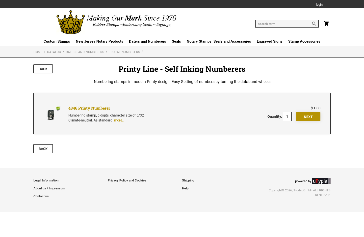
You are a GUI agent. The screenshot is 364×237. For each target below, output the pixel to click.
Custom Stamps (57, 41)
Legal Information (45, 180)
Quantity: (274, 116)
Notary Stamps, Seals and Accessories (219, 41)
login (319, 4)
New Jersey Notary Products (99, 41)
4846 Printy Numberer (89, 108)
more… (119, 120)
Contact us (41, 196)
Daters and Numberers (147, 41)
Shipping (188, 180)
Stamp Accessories (304, 41)
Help (185, 188)
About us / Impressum (49, 188)
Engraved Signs (270, 41)
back (43, 69)
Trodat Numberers (124, 52)
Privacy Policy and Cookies (127, 180)
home (37, 52)
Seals (176, 41)
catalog (54, 52)
